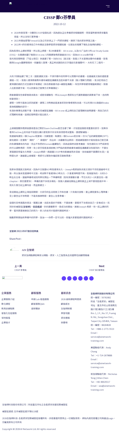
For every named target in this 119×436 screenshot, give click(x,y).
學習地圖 (65, 313)
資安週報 (65, 317)
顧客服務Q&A (37, 303)
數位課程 (5, 303)
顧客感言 (65, 303)
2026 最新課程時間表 (71, 299)
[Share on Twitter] (32, 239)
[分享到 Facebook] (26, 239)
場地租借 (5, 317)
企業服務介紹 (8, 299)
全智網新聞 (66, 308)
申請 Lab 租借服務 (40, 299)
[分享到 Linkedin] (39, 239)
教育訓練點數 (8, 308)
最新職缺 (35, 308)
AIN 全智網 (28, 250)
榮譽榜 (64, 322)
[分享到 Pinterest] (45, 239)
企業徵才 (5, 322)
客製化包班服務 (9, 313)
